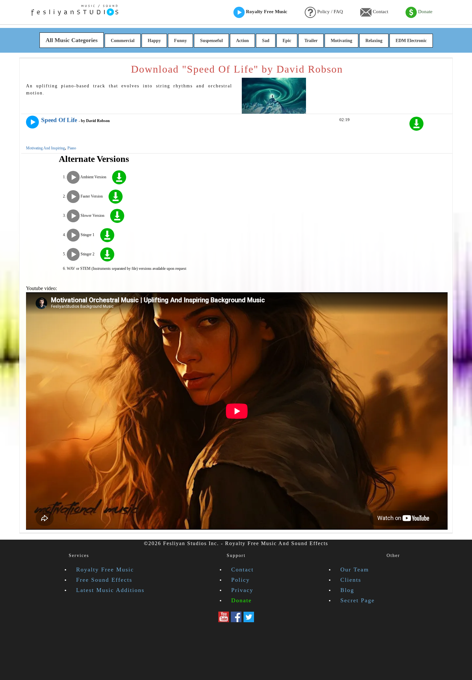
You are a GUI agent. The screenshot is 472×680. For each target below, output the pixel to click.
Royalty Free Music (266, 11)
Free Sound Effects (104, 580)
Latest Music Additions (110, 590)
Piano (71, 148)
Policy (240, 580)
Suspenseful (211, 40)
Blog (347, 590)
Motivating (341, 40)
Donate (425, 11)
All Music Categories (72, 40)
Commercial (123, 40)
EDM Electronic (411, 40)
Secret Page (357, 600)
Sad (265, 40)
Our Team (354, 569)
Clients (350, 580)
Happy (154, 40)
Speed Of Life (59, 120)
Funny (180, 40)
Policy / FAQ (329, 11)
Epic (287, 40)
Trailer (311, 40)
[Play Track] (32, 122)
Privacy (242, 590)
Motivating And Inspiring (45, 148)
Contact (379, 11)
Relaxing (373, 40)
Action (242, 40)
